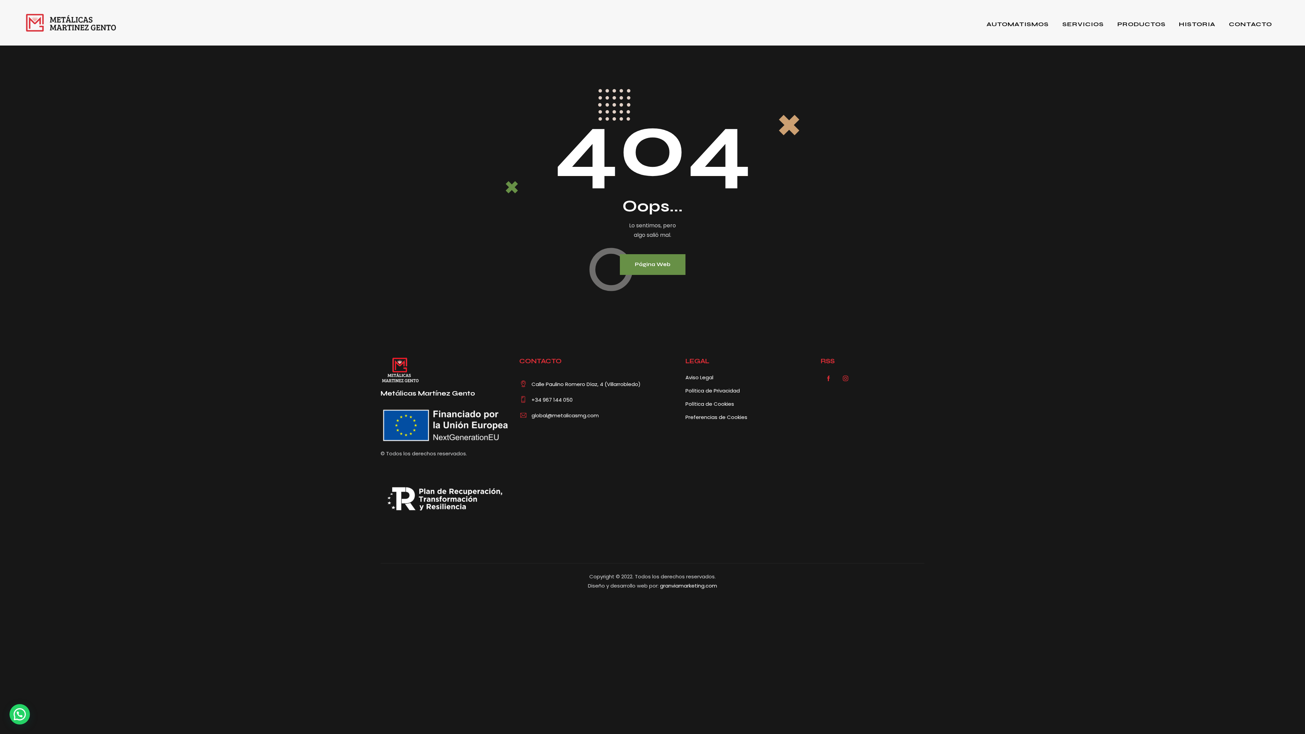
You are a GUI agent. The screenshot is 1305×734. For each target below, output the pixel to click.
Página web (653, 264)
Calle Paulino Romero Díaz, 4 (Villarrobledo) (586, 384)
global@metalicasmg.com (565, 415)
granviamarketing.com (688, 585)
